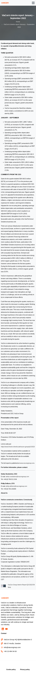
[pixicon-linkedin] (3, 629)
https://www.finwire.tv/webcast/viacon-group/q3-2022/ (18, 446)
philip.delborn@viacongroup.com (16, 486)
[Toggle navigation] (33, 2)
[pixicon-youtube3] (6, 629)
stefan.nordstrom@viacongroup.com (17, 476)
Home (18, 22)
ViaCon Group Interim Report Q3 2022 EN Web (21, 586)
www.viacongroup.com (27, 463)
